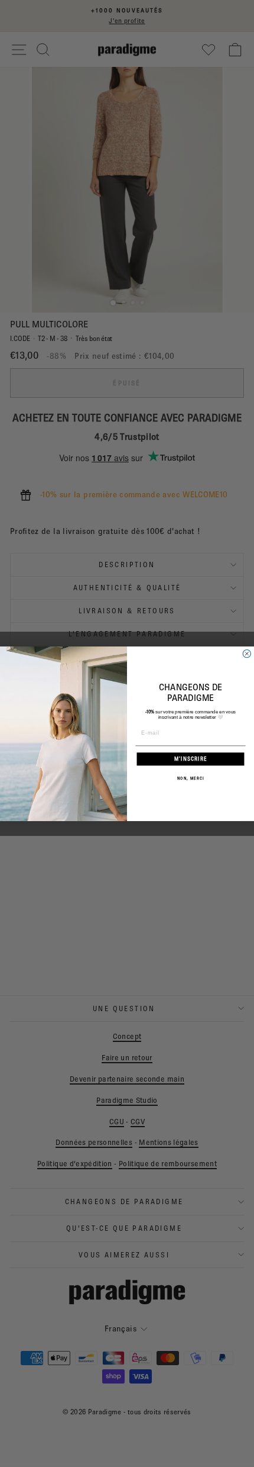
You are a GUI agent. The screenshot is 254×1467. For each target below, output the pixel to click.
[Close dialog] (246, 653)
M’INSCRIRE (190, 758)
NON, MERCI (190, 778)
